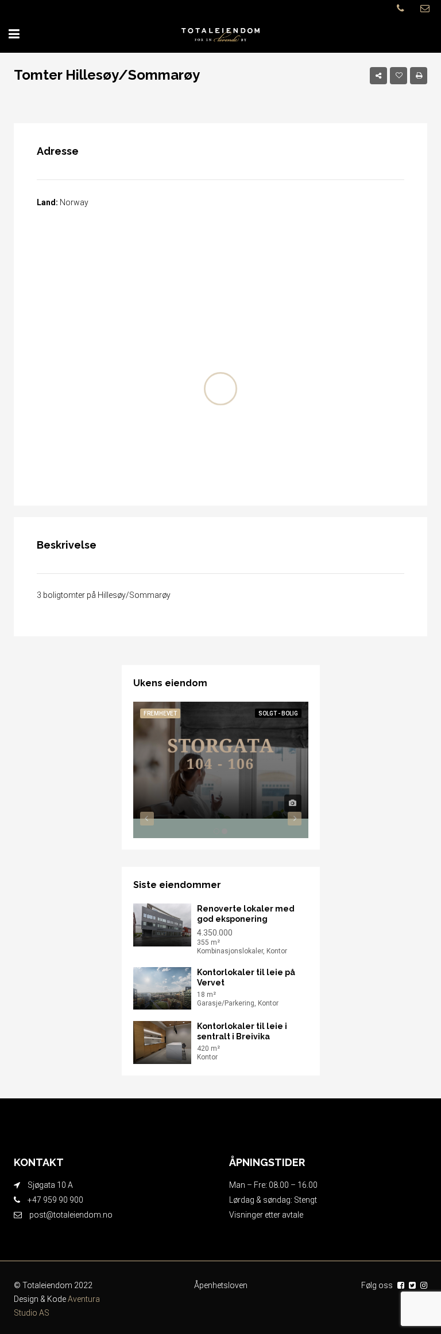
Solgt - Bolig (278, 713)
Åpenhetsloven (220, 1285)
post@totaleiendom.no (71, 1214)
